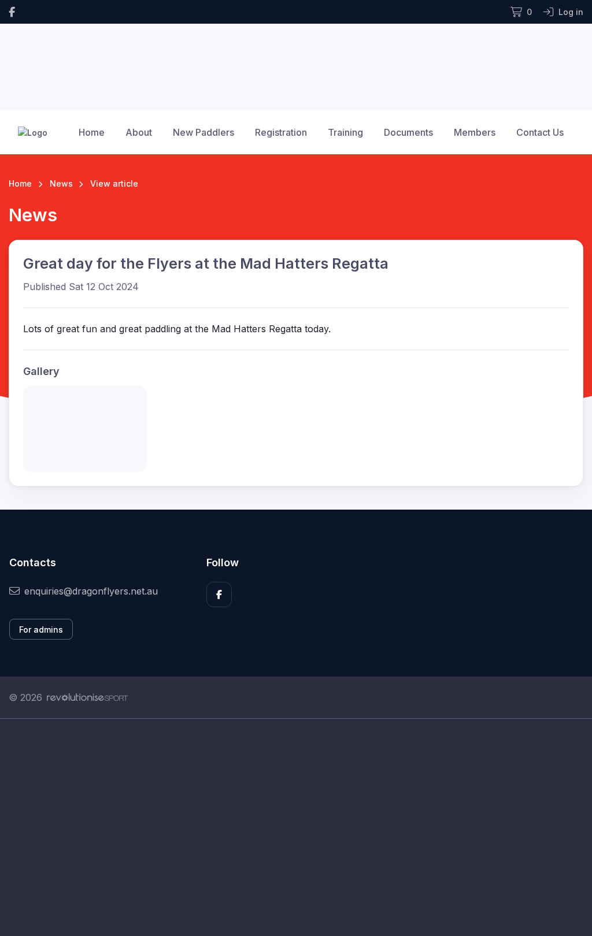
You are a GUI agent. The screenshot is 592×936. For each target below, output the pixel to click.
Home (92, 132)
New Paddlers (203, 132)
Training (345, 132)
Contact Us (540, 132)
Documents (408, 132)
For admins (41, 629)
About (138, 132)
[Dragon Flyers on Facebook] (12, 12)
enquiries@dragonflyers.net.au (91, 591)
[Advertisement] (296, 827)
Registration (281, 132)
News (61, 183)
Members (474, 132)
